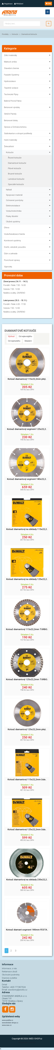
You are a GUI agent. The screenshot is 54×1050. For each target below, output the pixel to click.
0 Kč (49, 3)
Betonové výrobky (12, 107)
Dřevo (6, 227)
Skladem (28, 341)
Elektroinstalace (13, 205)
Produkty (5, 34)
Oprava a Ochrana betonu (15, 127)
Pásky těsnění (12, 216)
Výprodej (8, 266)
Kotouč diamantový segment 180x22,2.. (27, 479)
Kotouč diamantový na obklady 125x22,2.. (27, 579)
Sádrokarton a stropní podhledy (18, 133)
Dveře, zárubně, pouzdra (15, 247)
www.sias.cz (7, 1025)
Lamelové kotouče (16, 179)
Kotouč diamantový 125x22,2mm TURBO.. (27, 679)
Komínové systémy (12, 240)
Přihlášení (19, 4)
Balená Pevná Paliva (12, 101)
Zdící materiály (10, 55)
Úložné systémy (13, 221)
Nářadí (9, 190)
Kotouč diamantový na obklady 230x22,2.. (27, 879)
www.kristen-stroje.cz (10, 1023)
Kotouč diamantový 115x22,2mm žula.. (27, 779)
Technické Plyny (11, 94)
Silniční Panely (10, 114)
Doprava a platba (9, 978)
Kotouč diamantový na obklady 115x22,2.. (27, 529)
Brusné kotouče (15, 174)
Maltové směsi (10, 62)
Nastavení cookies (27, 1042)
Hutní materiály (10, 140)
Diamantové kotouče (29, 34)
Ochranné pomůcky (14, 200)
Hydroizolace (10, 81)
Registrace (8, 4)
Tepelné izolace (11, 88)
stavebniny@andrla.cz (17, 990)
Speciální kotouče (16, 184)
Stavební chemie (11, 68)
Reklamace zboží (9, 971)
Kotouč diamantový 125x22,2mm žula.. (27, 829)
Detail (4, 984)
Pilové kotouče (14, 168)
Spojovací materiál (14, 195)
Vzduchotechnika (13, 211)
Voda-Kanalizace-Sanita (14, 234)
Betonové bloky (11, 120)
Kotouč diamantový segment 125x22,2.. (27, 429)
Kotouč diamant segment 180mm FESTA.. (27, 929)
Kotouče (15, 34)
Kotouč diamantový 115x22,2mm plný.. (27, 379)
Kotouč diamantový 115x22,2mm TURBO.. (27, 629)
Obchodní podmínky (11, 975)
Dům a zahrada (10, 253)
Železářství (9, 146)
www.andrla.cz (7, 1020)
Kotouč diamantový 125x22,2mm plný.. (27, 729)
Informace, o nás (9, 968)
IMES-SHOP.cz (35, 1038)
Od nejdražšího (14, 341)
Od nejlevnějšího (25, 336)
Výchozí (11, 336)
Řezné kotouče (14, 158)
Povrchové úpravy (12, 260)
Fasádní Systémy (11, 75)
